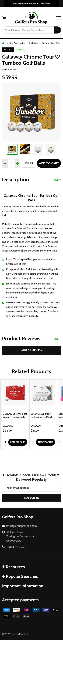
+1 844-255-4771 (16, 547)
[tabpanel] (15, 414)
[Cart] (4, 18)
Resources (15, 566)
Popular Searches (22, 576)
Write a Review (9, 69)
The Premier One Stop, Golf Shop (31, 3)
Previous (3, 149)
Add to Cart (49, 163)
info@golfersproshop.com (21, 526)
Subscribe (31, 497)
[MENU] (58, 18)
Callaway (19, 49)
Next (59, 149)
